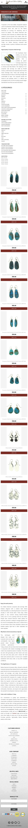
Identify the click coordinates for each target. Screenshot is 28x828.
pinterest (14, 787)
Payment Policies (14, 740)
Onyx (2, 138)
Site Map (14, 765)
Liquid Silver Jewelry (13, 106)
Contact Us (14, 730)
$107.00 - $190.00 (4, 159)
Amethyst (3, 130)
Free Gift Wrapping (14, 732)
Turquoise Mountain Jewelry (7, 153)
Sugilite (3, 141)
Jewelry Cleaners (4, 115)
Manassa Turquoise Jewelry (7, 148)
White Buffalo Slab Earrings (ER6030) (14, 448)
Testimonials (14, 757)
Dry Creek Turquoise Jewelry (7, 145)
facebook (14, 785)
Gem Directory (14, 777)
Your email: (14, 803)
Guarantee (14, 755)
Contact (14, 713)
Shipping (14, 742)
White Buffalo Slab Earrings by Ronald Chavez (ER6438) (14, 592)
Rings (13, 99)
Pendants (13, 101)
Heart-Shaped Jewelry (5, 125)
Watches (13, 103)
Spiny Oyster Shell (5, 139)
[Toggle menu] (2, 2)
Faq (14, 737)
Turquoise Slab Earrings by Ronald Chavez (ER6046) (14, 217)
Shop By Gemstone (5, 128)
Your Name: (14, 798)
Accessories (13, 113)
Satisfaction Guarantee (14, 735)
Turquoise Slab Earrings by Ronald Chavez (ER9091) (14, 390)
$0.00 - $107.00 (4, 157)
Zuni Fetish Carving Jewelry (13, 109)
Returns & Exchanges (14, 744)
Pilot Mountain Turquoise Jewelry (8, 150)
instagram (14, 790)
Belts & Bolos (13, 112)
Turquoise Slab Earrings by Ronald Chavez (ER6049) (14, 274)
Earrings (13, 96)
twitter (14, 789)
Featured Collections (6, 119)
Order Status (14, 739)
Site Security (14, 764)
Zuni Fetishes (14, 773)
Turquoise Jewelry (13, 93)
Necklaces (13, 98)
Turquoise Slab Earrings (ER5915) (14, 188)
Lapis (2, 135)
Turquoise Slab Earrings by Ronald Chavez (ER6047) (14, 245)
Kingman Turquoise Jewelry (7, 147)
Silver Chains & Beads (13, 110)
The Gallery (3, 92)
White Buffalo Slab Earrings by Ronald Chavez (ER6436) (14, 534)
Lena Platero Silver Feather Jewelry (8, 107)
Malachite (3, 136)
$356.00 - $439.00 (4, 164)
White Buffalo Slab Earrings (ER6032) (14, 476)
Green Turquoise (4, 133)
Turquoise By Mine (5, 144)
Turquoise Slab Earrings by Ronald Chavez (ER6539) (14, 303)
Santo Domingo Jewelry (6, 122)
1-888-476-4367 (21, 711)
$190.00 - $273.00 (4, 160)
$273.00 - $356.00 (4, 162)
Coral (2, 131)
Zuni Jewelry (3, 121)
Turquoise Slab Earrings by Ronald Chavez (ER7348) (14, 361)
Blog (14, 784)
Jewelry (14, 762)
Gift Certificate (14, 734)
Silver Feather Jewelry (5, 124)
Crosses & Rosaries (13, 104)
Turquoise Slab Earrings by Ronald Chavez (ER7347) (14, 332)
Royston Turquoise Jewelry (7, 151)
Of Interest (14, 760)
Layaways (14, 745)
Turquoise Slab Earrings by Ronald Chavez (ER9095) (14, 419)
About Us (14, 753)
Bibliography (14, 778)
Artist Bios (14, 775)
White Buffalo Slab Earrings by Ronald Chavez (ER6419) (14, 505)
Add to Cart (14, 193)
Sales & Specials (4, 116)
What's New (3, 90)
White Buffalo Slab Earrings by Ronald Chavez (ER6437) (14, 563)
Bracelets (13, 95)
